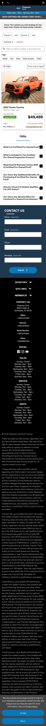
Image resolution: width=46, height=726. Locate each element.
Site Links (21, 289)
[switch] (43, 2)
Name (11, 217)
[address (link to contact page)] (2, 3)
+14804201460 (23, 318)
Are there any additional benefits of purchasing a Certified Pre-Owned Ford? (21, 177)
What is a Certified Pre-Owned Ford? (21, 147)
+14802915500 (23, 326)
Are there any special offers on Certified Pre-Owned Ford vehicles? (20, 198)
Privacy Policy (32, 706)
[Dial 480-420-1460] (8, 3)
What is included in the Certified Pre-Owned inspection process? (19, 156)
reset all (20, 42)
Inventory (21, 282)
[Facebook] (19, 351)
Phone (7, 242)
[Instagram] (23, 351)
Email (11, 230)
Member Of (21, 296)
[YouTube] (27, 351)
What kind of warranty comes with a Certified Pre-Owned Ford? (20, 166)
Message (12, 255)
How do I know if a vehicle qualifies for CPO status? (20, 188)
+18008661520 (23, 341)
